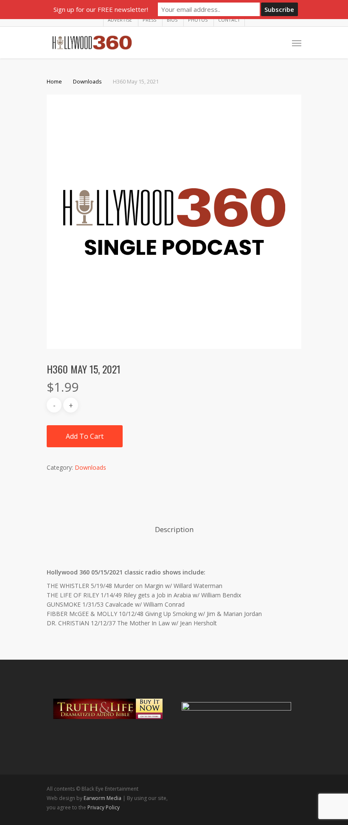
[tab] (174, 530)
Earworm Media (103, 798)
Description (174, 529)
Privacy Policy (103, 807)
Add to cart (85, 436)
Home (54, 81)
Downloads (87, 81)
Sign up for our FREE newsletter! (100, 9)
